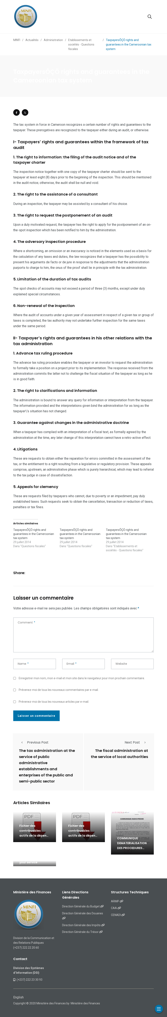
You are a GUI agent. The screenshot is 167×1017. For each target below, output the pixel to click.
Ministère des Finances (85, 1003)
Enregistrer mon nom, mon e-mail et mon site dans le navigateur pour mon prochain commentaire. (82, 678)
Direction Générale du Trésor (80, 932)
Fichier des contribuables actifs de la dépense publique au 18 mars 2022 (83, 835)
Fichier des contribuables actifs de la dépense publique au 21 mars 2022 (34, 835)
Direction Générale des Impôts (81, 925)
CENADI (116, 915)
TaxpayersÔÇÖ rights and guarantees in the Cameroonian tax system (33, 534)
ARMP (115, 901)
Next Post (132, 742)
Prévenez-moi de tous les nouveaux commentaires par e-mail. (59, 689)
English (18, 997)
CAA (114, 908)
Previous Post (37, 742)
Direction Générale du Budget (81, 906)
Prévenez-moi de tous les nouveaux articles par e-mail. (54, 701)
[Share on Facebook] (16, 112)
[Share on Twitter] (25, 112)
